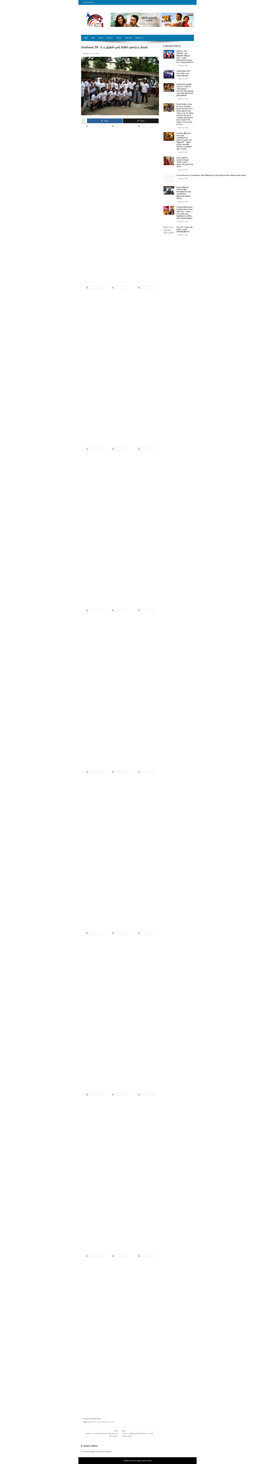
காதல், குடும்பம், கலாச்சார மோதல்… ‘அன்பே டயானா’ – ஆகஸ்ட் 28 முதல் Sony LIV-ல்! (184, 162)
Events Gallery (92, 1418)
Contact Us (139, 38)
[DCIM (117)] (146, 205)
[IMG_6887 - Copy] (146, 1174)
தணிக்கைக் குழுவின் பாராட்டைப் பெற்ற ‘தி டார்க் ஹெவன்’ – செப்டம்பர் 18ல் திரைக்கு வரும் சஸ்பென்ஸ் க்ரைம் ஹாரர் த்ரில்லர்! (185, 89)
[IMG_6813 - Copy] (94, 1174)
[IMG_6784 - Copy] (120, 1012)
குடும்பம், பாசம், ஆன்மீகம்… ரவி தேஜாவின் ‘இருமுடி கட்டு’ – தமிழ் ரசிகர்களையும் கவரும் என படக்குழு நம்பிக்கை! (184, 56)
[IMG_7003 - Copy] (94, 1335)
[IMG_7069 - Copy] (120, 1335)
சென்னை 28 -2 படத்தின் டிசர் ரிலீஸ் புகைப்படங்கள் (100, 1422)
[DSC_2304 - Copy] (94, 690)
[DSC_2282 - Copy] (120, 528)
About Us (128, 38)
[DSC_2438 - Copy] (120, 851)
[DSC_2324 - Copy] (120, 690)
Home (86, 38)
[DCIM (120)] (94, 367)
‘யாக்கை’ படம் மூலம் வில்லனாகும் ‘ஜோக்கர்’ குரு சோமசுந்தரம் (101, 1433)
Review (100, 38)
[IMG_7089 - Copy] (146, 1335)
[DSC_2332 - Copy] (146, 690)
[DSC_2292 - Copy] (146, 528)
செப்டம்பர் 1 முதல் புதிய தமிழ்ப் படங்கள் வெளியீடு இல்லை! (184, 229)
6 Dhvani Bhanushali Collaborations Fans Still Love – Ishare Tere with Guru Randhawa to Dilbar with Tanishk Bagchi (184, 212)
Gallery (109, 38)
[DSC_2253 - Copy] (120, 367)
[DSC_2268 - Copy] (94, 528)
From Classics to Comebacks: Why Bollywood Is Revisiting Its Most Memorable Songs (211, 175)
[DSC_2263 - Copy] (146, 367)
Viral (138, 1461)
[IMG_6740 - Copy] (146, 851)
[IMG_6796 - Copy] (146, 1012)
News (93, 38)
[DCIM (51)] (120, 205)
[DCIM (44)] (94, 133)
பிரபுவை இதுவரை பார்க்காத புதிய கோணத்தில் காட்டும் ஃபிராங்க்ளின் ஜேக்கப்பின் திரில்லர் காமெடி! (183, 192)
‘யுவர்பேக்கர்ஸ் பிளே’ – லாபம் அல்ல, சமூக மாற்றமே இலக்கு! (184, 73)
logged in (94, 1452)
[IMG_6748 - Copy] (94, 1012)
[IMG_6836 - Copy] (120, 1174)
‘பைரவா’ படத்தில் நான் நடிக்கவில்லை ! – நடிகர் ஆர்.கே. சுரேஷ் (137, 1433)
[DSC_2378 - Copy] (94, 851)
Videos (119, 38)
